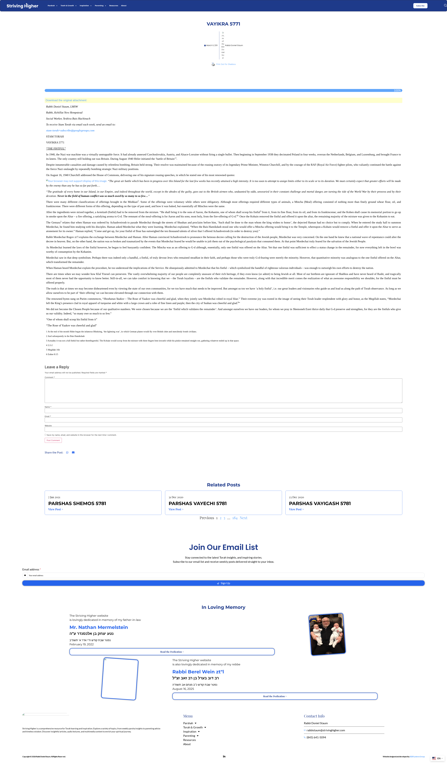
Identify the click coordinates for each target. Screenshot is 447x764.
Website (48, 426)
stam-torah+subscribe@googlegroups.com (70, 130)
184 (235, 517)
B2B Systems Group (417, 756)
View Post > (55, 509)
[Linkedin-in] (224, 756)
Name (48, 407)
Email (48, 416)
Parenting (99, 6)
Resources (113, 6)
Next (243, 517)
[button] (445, 5)
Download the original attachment (66, 100)
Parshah (51, 6)
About (123, 6)
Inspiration (84, 6)
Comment (50, 377)
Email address (31, 569)
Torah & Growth (67, 6)
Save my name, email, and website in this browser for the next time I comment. (82, 435)
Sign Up (225, 583)
